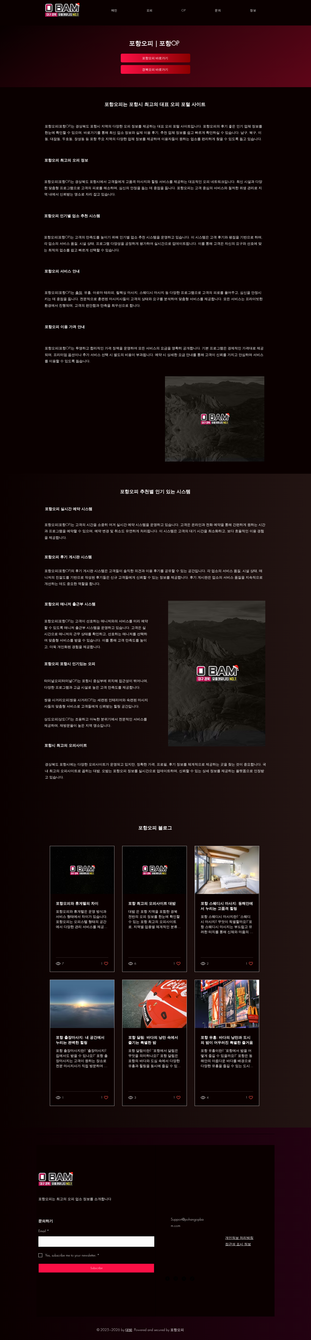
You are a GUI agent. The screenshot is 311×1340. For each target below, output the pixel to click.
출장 (78, 292)
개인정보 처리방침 (239, 1237)
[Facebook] (167, 1278)
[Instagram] (175, 1278)
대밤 (128, 1329)
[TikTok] (192, 1278)
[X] (184, 1278)
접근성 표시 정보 (238, 1244)
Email (43, 1231)
